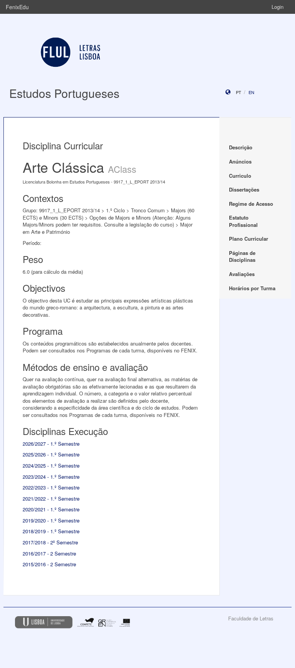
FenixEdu (17, 7)
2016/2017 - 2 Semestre (49, 553)
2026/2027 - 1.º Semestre (51, 443)
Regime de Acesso (251, 203)
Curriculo (240, 175)
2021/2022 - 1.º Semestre (51, 498)
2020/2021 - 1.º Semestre (51, 509)
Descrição (240, 147)
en (251, 92)
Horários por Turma (252, 288)
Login (277, 6)
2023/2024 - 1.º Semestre (51, 476)
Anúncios (240, 161)
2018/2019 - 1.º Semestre (51, 531)
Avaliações (242, 274)
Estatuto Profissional (243, 221)
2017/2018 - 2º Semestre (50, 542)
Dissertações (244, 189)
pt (238, 92)
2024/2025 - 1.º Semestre (51, 465)
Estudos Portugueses (64, 93)
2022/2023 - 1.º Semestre (51, 487)
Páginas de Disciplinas (242, 256)
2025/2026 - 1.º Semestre (51, 454)
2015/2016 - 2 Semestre (49, 564)
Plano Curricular (248, 238)
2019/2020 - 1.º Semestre (51, 520)
